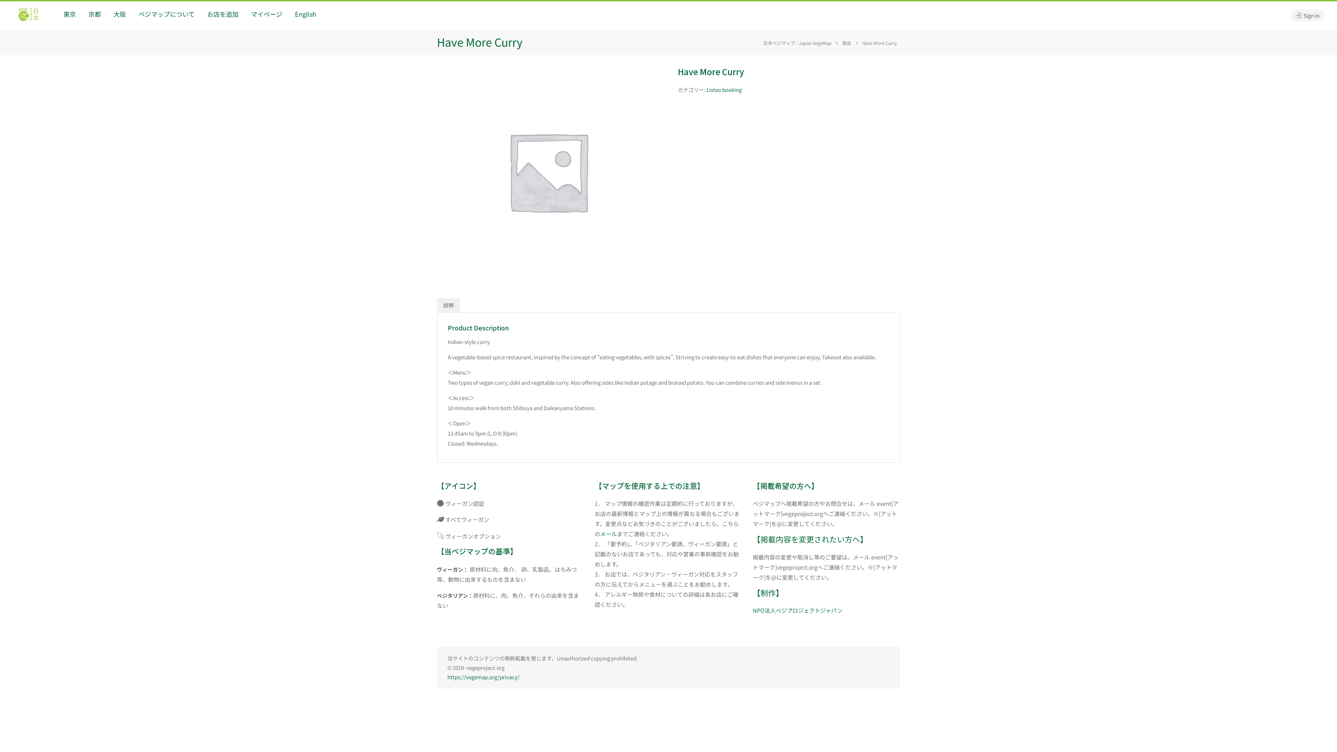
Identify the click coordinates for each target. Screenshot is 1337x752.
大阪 (120, 13)
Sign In (1311, 15)
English (305, 13)
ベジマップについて (167, 13)
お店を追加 (223, 13)
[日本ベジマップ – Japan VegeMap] (28, 15)
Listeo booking (724, 89)
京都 (94, 13)
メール (608, 534)
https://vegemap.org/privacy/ (483, 677)
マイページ (266, 13)
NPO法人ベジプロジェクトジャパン (798, 610)
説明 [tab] (448, 305)
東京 (69, 13)
